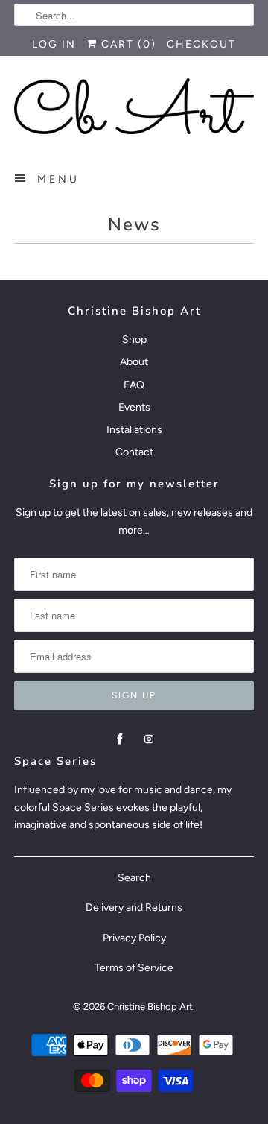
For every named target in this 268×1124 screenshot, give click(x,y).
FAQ (134, 385)
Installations (134, 429)
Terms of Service (134, 968)
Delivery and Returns (134, 907)
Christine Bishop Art (150, 1006)
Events (134, 407)
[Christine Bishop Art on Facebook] (120, 739)
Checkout (201, 44)
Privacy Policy (134, 938)
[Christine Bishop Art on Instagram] (149, 739)
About (134, 362)
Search (134, 877)
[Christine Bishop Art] (134, 106)
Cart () (127, 44)
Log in (54, 44)
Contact (134, 452)
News (134, 224)
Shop (134, 339)
